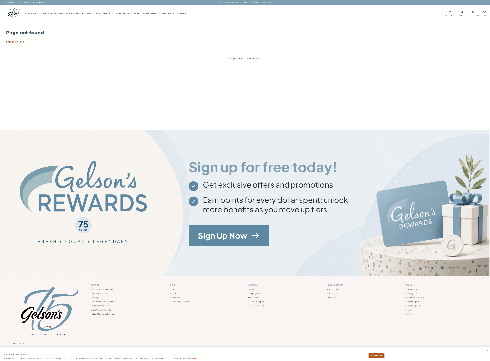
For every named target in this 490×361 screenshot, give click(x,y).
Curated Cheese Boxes (179, 301)
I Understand (376, 355)
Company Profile (255, 293)
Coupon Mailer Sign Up (414, 297)
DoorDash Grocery (99, 293)
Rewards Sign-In (412, 301)
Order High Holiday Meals (51, 13)
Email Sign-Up (411, 293)
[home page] (13, 13)
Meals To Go (108, 13)
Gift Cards (173, 293)
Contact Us (331, 297)
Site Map (409, 314)
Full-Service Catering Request (103, 301)
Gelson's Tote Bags (177, 13)
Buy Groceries (30, 13)
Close (486, 350)
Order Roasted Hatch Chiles (78, 13)
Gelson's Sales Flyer (15, 2)
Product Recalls (333, 293)
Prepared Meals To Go (100, 306)
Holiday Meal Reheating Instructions (105, 314)
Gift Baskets (174, 297)
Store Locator (411, 289)
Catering (97, 13)
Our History (252, 289)
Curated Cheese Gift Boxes (153, 13)
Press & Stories (333, 289)
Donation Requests (256, 306)
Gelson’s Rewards (38, 2)
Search (408, 310)
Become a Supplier (256, 301)
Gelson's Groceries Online (102, 289)
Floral (171, 289)
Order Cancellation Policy (101, 310)
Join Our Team (254, 297)
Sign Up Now (222, 235)
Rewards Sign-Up (412, 306)
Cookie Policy (192, 358)
